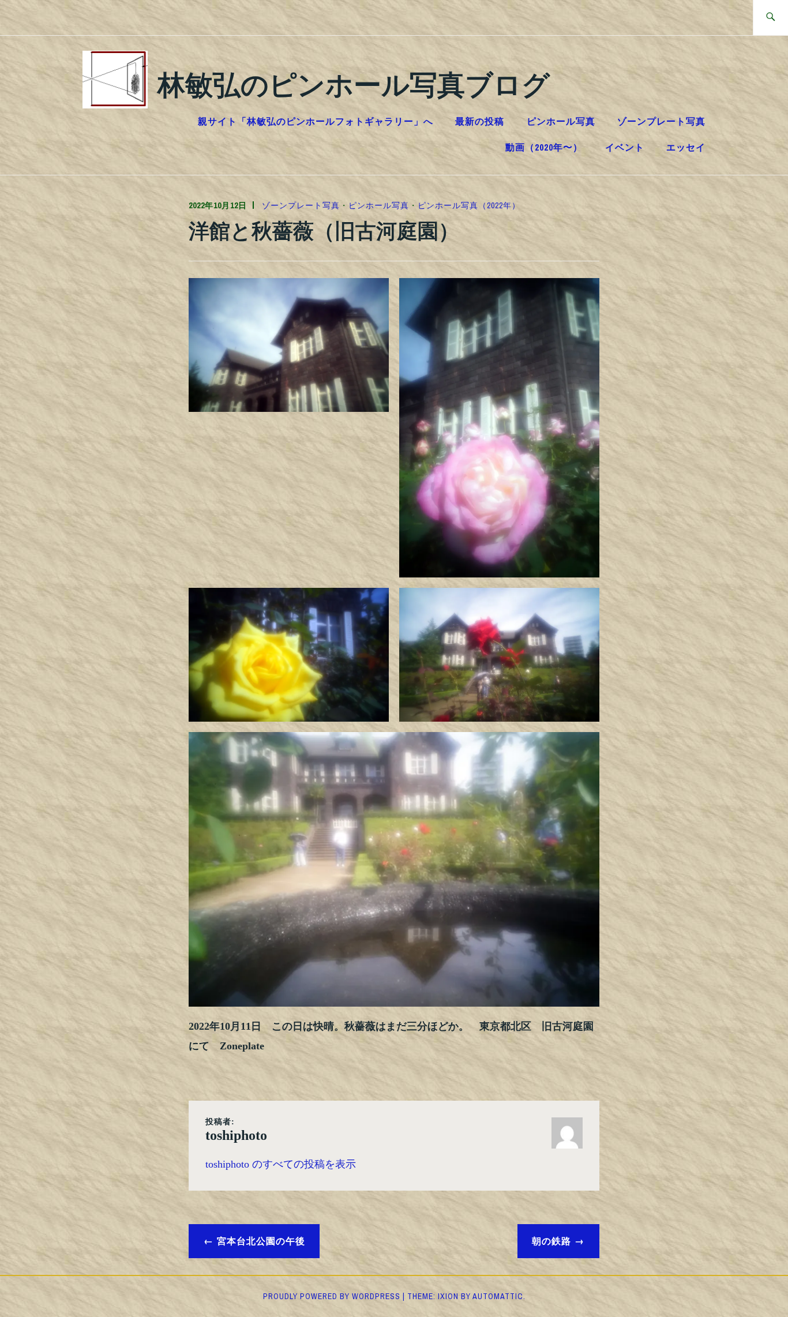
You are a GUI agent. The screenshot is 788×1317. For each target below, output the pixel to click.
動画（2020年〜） (544, 147)
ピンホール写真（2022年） (469, 205)
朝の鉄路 (551, 1240)
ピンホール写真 (561, 121)
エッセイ (686, 147)
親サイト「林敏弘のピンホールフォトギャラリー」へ (315, 121)
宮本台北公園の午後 (261, 1240)
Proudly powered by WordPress (331, 1296)
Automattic (497, 1296)
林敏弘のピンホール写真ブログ (353, 83)
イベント (624, 147)
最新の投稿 (479, 121)
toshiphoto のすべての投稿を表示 (280, 1164)
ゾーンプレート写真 (661, 121)
